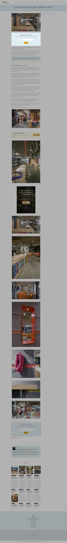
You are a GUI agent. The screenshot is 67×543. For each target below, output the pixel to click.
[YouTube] (35, 535)
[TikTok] (36, 535)
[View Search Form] (64, 2)
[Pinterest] (34, 535)
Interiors (37, 2)
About (33, 514)
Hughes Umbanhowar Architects (20, 107)
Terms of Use (33, 523)
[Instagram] (31, 535)
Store (57, 2)
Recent (62, 2)
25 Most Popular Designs (24, 453)
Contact (33, 516)
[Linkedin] (30, 535)
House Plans (33, 2)
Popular (48, 2)
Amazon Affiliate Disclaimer (33, 518)
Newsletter (54, 2)
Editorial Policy (33, 526)
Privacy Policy (33, 524)
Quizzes (59, 2)
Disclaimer (33, 521)
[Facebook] (32, 535)
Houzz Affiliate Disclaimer (33, 519)
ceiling (36, 88)
